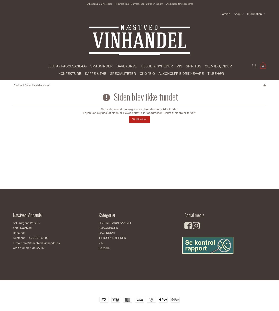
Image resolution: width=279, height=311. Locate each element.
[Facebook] (188, 227)
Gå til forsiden (139, 119)
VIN (101, 243)
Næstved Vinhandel (139, 290)
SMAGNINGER (108, 227)
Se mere (104, 247)
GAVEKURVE (107, 233)
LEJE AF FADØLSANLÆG (115, 223)
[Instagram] (196, 227)
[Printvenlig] (264, 85)
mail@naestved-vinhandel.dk (41, 243)
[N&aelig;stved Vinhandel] (139, 40)
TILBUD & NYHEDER (112, 237)
